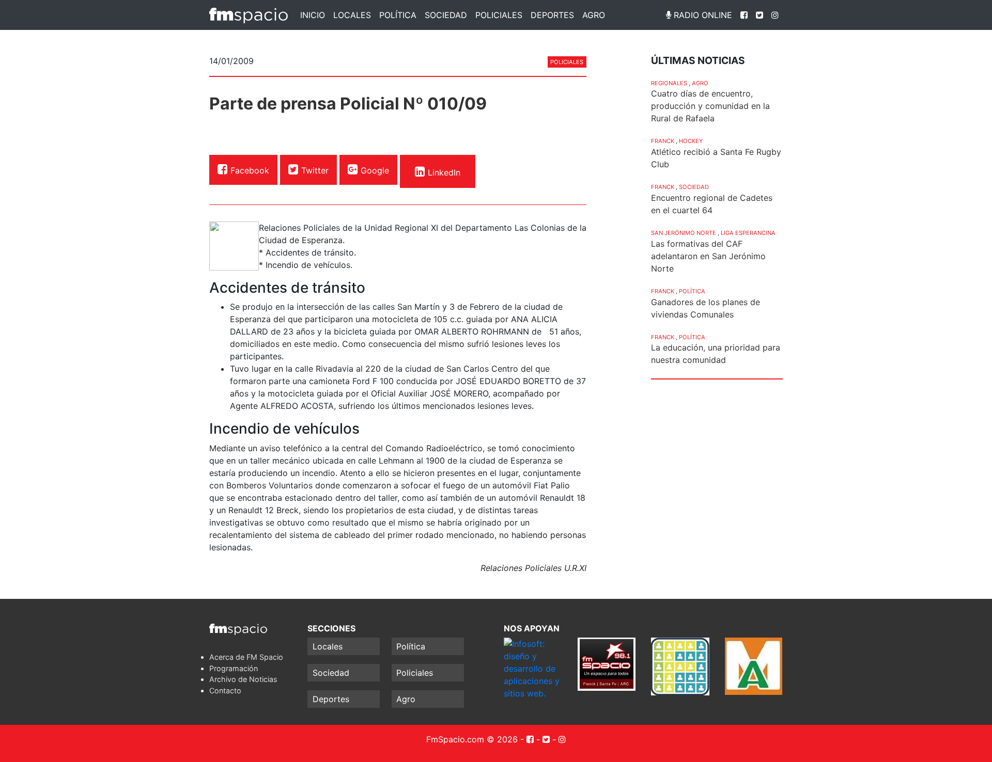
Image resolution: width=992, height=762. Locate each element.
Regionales (669, 83)
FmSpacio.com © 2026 (472, 739)
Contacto (225, 690)
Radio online (701, 15)
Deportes (552, 15)
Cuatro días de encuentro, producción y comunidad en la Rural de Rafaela (710, 105)
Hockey (691, 141)
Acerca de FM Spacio (246, 657)
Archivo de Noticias (243, 679)
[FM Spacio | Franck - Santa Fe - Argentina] (248, 15)
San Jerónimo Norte (683, 232)
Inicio (312, 15)
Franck (662, 141)
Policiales (498, 15)
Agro (593, 15)
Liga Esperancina (748, 232)
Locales (352, 15)
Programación (233, 668)
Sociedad (446, 15)
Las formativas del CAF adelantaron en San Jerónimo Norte (708, 256)
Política (397, 15)
